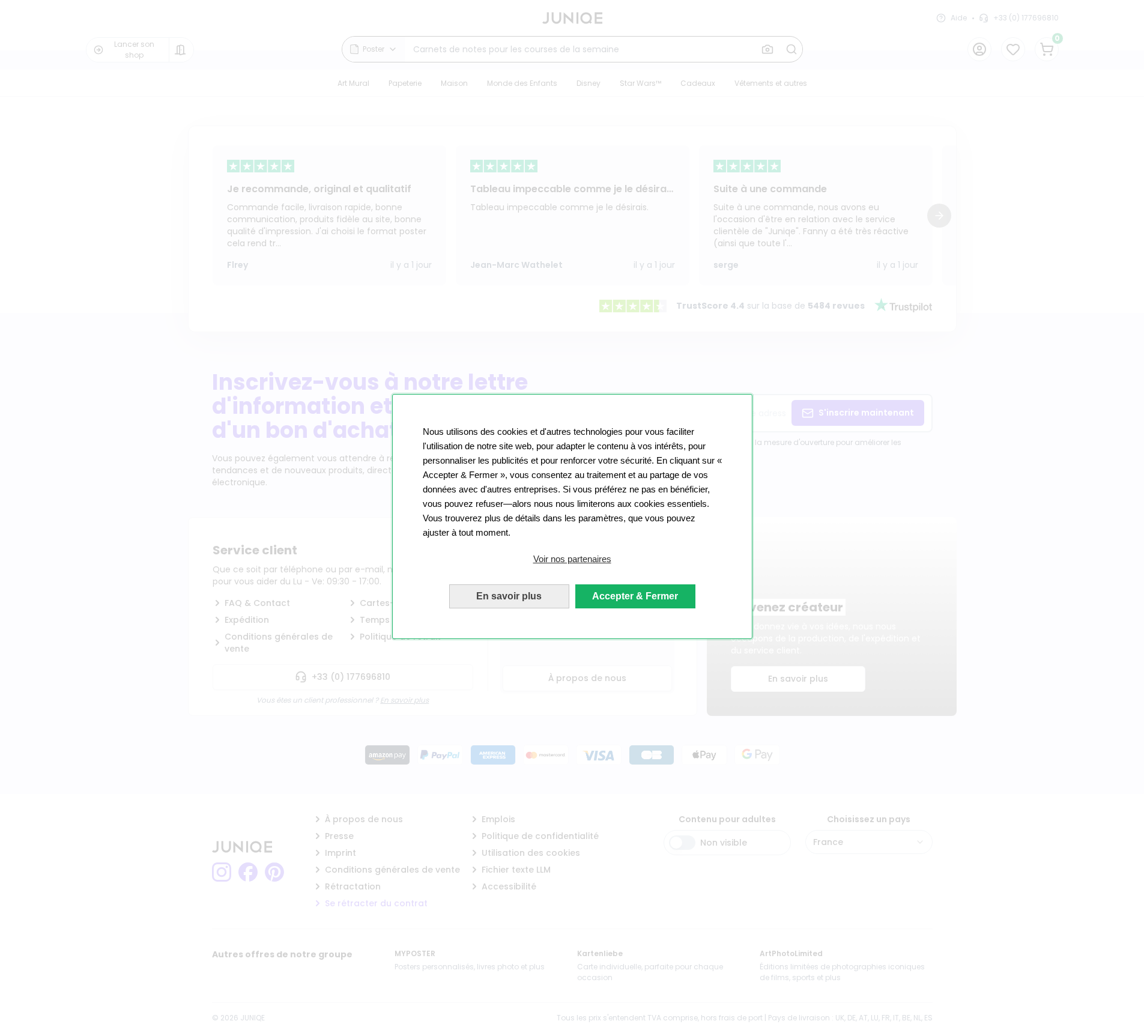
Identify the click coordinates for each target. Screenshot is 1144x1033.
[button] (572, 559)
